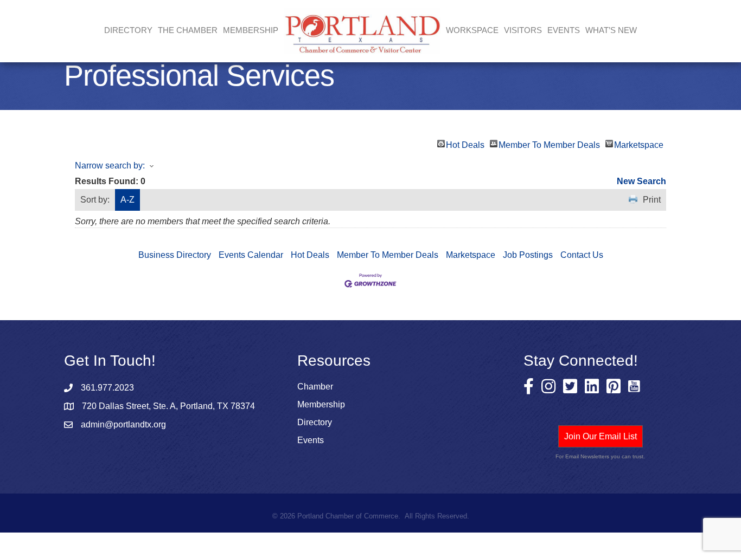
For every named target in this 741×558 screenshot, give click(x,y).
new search (641, 181)
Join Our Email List (600, 436)
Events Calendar (251, 254)
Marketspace (638, 143)
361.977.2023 (107, 387)
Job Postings (528, 254)
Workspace (472, 30)
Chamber (315, 386)
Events (563, 30)
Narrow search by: (110, 165)
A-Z (127, 199)
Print (652, 199)
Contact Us (581, 254)
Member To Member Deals (549, 143)
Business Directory (174, 254)
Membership (321, 404)
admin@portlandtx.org (123, 424)
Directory (128, 30)
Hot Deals (465, 143)
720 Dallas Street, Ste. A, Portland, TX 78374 (168, 406)
